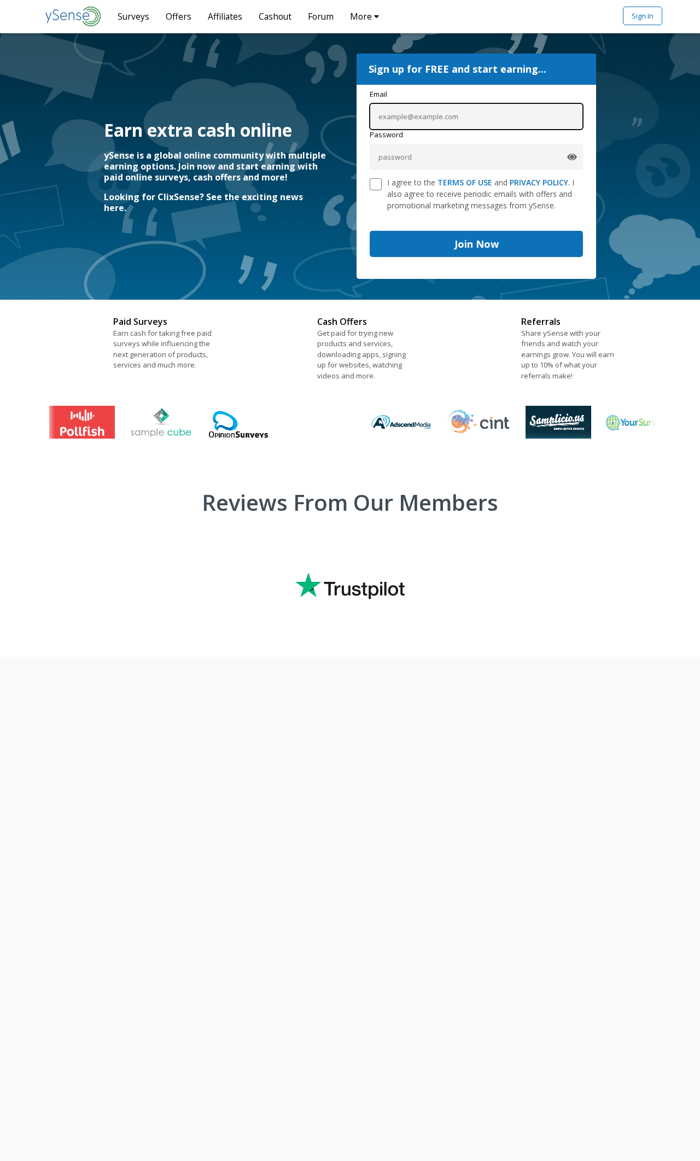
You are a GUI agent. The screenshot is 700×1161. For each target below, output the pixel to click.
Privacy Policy (539, 182)
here (114, 208)
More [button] (362, 16)
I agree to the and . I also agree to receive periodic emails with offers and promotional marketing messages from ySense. (480, 194)
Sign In (643, 16)
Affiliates (225, 16)
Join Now (476, 243)
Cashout (275, 16)
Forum (321, 16)
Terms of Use (465, 182)
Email (378, 94)
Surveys (133, 16)
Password (386, 134)
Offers (178, 16)
